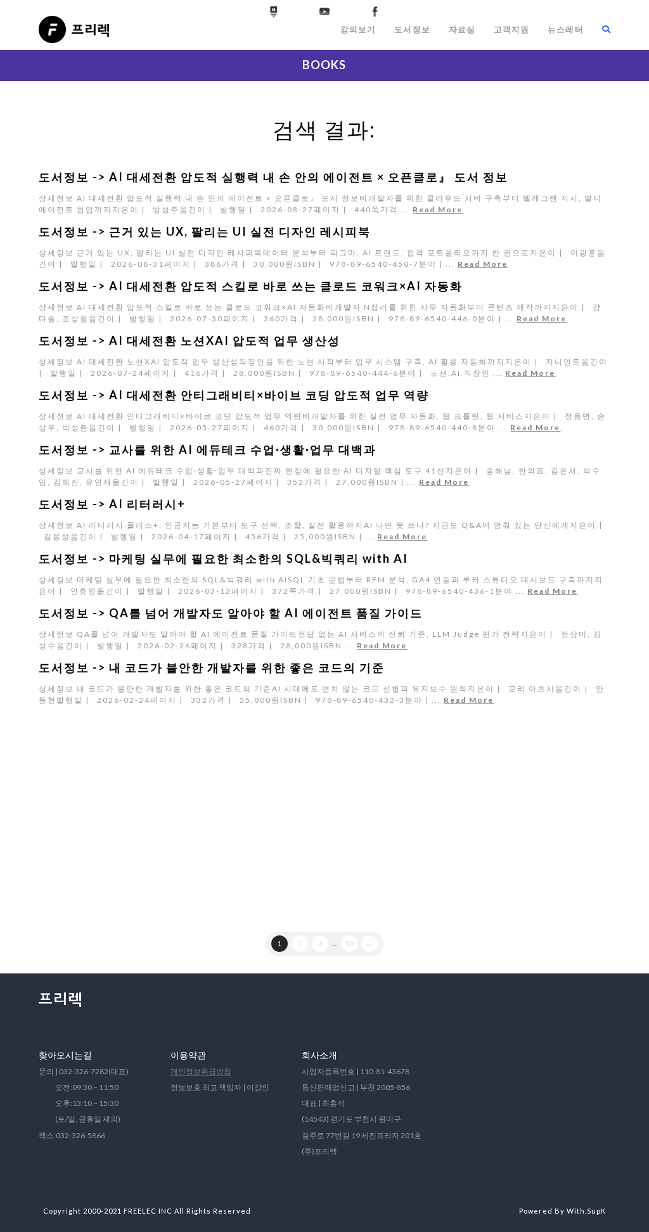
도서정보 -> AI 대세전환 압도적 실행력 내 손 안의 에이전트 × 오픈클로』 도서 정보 (273, 177)
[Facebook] (375, 12)
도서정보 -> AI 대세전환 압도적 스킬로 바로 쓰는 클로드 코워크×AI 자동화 (251, 286)
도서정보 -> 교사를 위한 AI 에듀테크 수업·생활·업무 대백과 (207, 449)
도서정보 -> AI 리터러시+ (112, 504)
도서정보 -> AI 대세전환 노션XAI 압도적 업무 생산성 (189, 340)
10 (349, 943)
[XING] (273, 12)
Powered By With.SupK (562, 1211)
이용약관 (188, 1054)
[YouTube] (324, 12)
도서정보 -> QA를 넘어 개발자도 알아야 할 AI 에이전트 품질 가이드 (231, 613)
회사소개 (319, 1054)
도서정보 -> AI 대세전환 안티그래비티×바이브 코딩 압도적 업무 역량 (234, 395)
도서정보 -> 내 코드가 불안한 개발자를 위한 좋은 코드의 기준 (212, 667)
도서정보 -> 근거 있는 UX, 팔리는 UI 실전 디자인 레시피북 (205, 231)
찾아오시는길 (65, 1054)
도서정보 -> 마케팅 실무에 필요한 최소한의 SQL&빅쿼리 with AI (223, 558)
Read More (438, 209)
